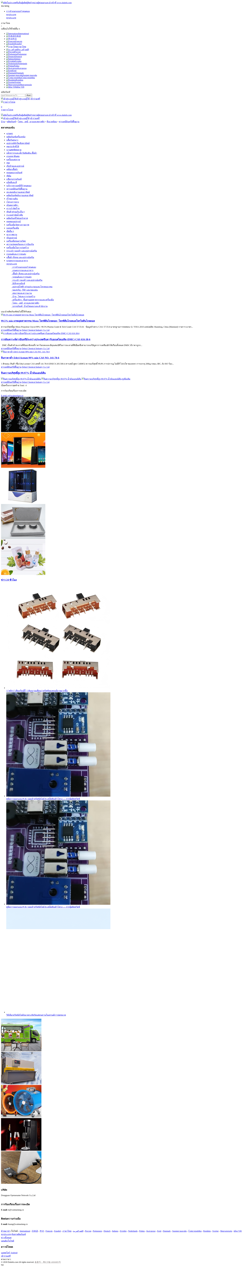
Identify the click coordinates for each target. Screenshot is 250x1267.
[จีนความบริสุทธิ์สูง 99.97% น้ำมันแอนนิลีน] (21, 379)
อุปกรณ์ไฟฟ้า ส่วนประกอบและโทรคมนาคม (31, 287)
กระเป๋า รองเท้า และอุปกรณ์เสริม (26, 280)
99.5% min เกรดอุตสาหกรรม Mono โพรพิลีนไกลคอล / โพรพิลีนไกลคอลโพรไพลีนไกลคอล (48, 320)
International (25, 1231)
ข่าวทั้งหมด (6, 1237)
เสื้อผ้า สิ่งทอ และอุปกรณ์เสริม (25, 274)
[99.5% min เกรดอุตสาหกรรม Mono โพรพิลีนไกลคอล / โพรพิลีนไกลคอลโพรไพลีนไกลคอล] (42, 315)
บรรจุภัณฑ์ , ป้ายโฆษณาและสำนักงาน (29, 306)
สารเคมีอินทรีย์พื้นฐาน (69, 121)
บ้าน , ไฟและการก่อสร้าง (23, 296)
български (150, 1231)
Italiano (115, 1231)
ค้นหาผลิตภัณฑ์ (18, 1234)
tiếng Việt (238, 1231)
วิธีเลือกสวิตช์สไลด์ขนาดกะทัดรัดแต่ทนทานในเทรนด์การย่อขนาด (36, 1015)
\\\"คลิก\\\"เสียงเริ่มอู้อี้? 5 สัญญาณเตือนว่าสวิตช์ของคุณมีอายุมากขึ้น (37, 691)
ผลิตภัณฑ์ (11, 121)
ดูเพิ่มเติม (126, 379)
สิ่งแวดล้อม (52, 121)
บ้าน (3, 121)
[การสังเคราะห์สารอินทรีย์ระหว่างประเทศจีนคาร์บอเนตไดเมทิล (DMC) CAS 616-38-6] (40, 333)
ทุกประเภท (11, 14)
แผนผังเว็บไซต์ (7, 1241)
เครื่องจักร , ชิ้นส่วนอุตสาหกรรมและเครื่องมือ (32, 300)
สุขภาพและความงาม (21, 293)
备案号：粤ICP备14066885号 (48, 1262)
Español (57, 1231)
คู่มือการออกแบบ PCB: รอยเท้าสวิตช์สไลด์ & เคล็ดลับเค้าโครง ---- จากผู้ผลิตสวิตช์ (43, 799)
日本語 (35, 1231)
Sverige (215, 1231)
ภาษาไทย (67, 1231)
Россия (88, 1231)
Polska (142, 1231)
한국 (42, 1231)
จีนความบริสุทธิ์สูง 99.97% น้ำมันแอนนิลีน (23, 373)
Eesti (159, 1231)
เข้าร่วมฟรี (35, 99)
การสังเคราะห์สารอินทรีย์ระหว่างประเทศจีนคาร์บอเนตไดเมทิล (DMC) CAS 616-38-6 (45, 339)
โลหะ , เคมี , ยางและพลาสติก (31, 121)
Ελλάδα (123, 1231)
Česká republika (195, 1231)
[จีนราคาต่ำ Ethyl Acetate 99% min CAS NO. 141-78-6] (25, 352)
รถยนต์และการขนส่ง (21, 277)
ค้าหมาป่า (5, 1231)
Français (49, 1231)
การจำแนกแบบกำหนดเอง (18, 11)
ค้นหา (29, 95)
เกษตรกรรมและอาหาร (22, 270)
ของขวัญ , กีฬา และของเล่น (24, 290)
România (207, 1231)
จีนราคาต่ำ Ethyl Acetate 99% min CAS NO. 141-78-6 (30, 357)
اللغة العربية (78, 1231)
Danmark (167, 1231)
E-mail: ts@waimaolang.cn (12, 395)
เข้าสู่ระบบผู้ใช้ (22, 99)
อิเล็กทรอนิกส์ (18, 283)
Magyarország (226, 1231)
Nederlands (133, 1231)
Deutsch (107, 1231)
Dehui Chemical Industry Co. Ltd (35, 330)
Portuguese (97, 1231)
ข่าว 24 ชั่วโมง (9, 579)
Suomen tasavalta (179, 1231)
